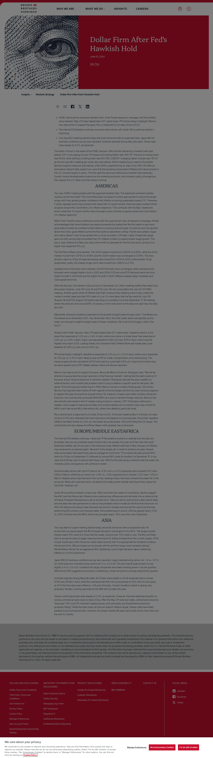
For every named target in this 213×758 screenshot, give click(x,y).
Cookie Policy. (30, 755)
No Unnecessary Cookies (162, 747)
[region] (106, 747)
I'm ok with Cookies (188, 747)
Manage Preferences (136, 747)
